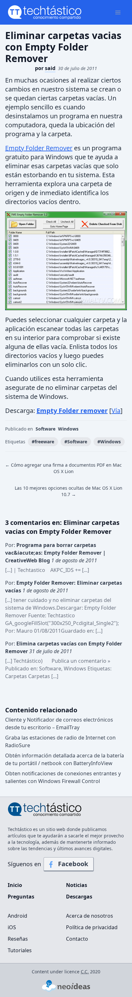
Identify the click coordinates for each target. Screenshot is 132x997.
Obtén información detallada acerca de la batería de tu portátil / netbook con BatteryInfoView (64, 759)
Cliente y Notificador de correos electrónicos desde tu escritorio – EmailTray (59, 723)
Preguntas (21, 896)
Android (17, 915)
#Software (75, 442)
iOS (12, 927)
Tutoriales (20, 950)
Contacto (77, 938)
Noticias (76, 885)
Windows (68, 429)
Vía (115, 410)
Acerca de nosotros (89, 915)
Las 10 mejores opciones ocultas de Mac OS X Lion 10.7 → (68, 491)
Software (45, 429)
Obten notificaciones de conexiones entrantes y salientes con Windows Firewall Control (63, 777)
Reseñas (18, 938)
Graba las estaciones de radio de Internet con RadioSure (60, 741)
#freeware (43, 442)
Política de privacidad (92, 927)
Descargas (79, 896)
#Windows (109, 442)
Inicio (15, 885)
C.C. (85, 972)
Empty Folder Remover (38, 148)
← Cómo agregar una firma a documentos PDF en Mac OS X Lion (63, 468)
